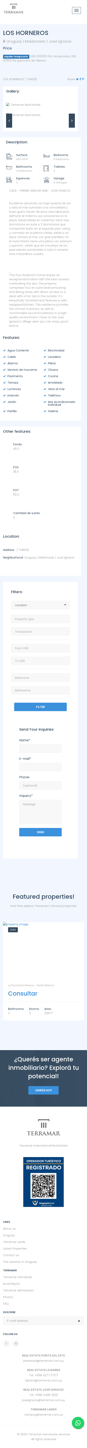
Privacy (8, 1297)
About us (9, 1229)
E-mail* (25, 758)
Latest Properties (15, 1249)
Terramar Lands (14, 1242)
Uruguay (9, 1235)
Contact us (11, 1255)
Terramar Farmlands (17, 1277)
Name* (24, 740)
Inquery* (26, 795)
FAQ (6, 1304)
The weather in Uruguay (20, 1262)
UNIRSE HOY (43, 1090)
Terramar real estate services (49, 1434)
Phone (24, 777)
